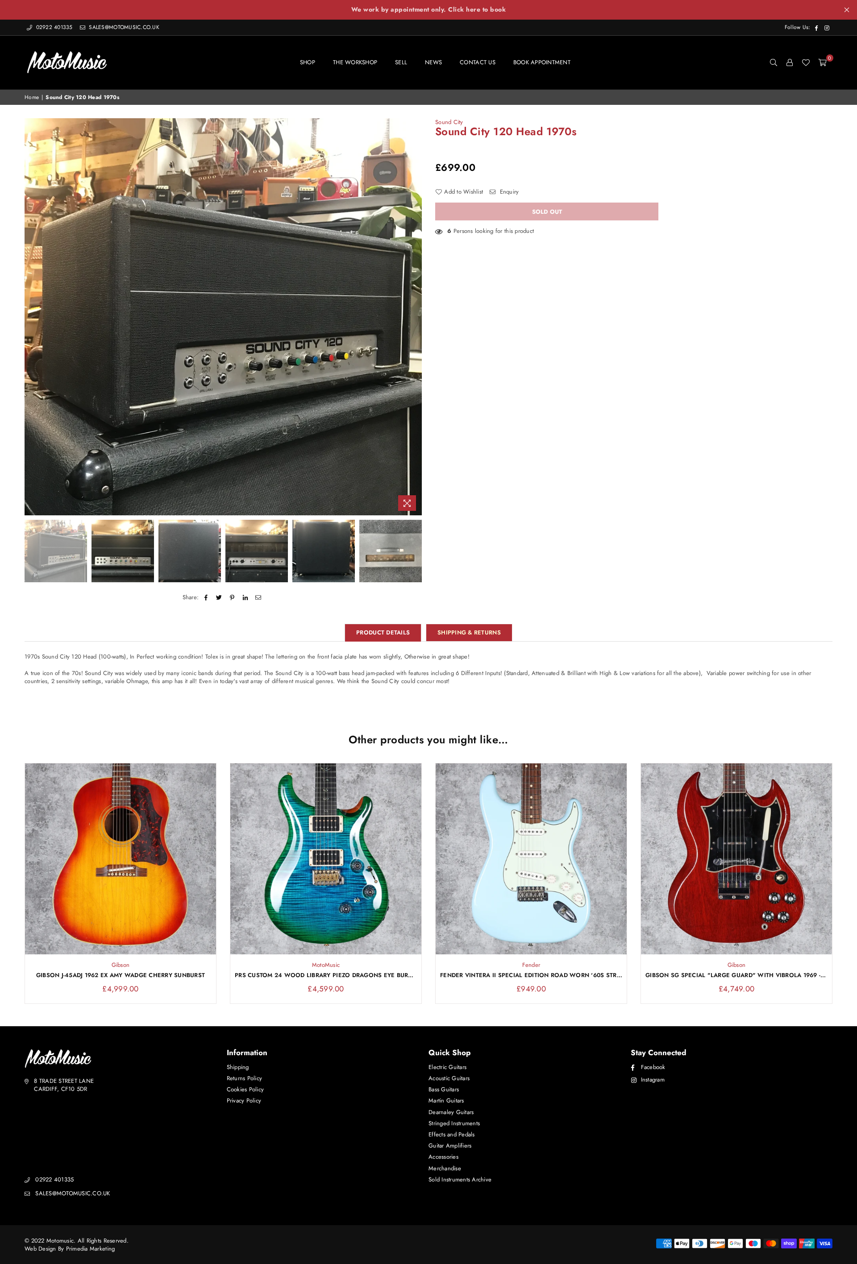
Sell (401, 62)
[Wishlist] (806, 62)
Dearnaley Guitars (451, 1112)
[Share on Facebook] (206, 597)
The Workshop (355, 62)
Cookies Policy (245, 1089)
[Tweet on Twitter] (219, 597)
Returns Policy (244, 1078)
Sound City (449, 122)
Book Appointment (541, 62)
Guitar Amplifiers (449, 1145)
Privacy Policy (244, 1100)
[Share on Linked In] (245, 597)
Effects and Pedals (451, 1134)
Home (32, 97)
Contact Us (477, 62)
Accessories (443, 1156)
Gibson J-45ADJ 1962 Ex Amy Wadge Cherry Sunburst (120, 975)
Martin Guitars (446, 1100)
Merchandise (444, 1168)
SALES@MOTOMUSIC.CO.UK (123, 27)
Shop (307, 62)
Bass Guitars (443, 1089)
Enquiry (508, 192)
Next (414, 316)
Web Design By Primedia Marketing (70, 1248)
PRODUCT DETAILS (383, 632)
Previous (32, 316)
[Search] (773, 62)
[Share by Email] (258, 597)
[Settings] (790, 62)
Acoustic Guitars (449, 1078)
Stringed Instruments (454, 1123)
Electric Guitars (447, 1067)
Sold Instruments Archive (459, 1179)
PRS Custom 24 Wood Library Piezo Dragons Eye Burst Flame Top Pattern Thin (326, 975)
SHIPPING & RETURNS (469, 632)
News (433, 62)
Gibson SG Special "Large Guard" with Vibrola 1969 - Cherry (736, 975)
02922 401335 (54, 27)
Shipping (238, 1067)
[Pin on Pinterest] (232, 597)
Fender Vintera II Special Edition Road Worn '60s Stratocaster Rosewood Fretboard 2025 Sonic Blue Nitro (531, 975)
